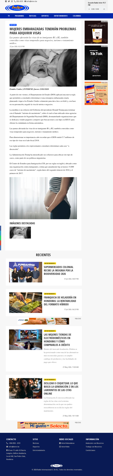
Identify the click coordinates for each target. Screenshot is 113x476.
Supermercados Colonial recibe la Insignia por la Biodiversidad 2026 (58, 270)
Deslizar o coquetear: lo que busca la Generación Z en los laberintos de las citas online (61, 388)
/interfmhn (65, 446)
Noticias (32, 16)
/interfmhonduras (67, 443)
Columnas (77, 16)
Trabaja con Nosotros (94, 446)
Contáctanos (90, 450)
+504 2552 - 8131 (14, 443)
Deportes (45, 16)
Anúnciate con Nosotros (95, 443)
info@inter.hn (32, 1)
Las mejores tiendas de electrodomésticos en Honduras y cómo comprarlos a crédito (57, 340)
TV (9, 16)
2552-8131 (19, 1)
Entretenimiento (61, 16)
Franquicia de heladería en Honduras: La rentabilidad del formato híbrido (60, 301)
